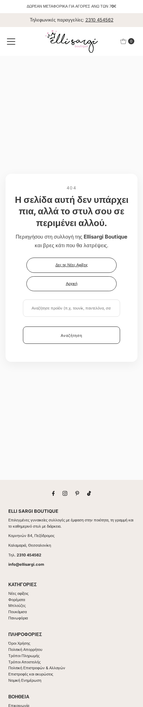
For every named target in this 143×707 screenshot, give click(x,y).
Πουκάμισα (17, 611)
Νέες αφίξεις (18, 593)
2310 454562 (99, 20)
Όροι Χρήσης (19, 643)
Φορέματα (16, 599)
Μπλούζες (17, 605)
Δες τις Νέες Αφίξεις (72, 264)
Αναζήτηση (71, 335)
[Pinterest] (77, 493)
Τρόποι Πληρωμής (24, 655)
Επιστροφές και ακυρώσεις (30, 674)
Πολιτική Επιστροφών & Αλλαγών (36, 667)
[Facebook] (53, 493)
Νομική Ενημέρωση (24, 680)
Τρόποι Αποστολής (24, 662)
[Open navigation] (11, 41)
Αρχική (71, 283)
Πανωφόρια (18, 618)
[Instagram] (64, 493)
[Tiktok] (89, 493)
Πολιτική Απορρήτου (25, 649)
